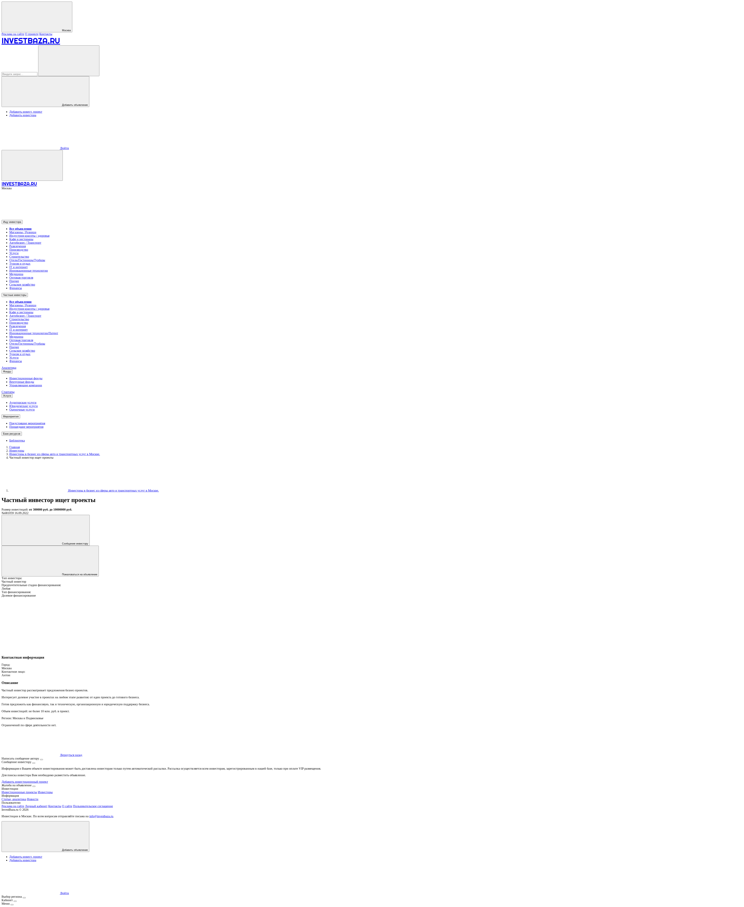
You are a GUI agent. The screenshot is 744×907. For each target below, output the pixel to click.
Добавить (74, 849)
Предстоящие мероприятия (27, 423)
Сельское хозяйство (22, 284)
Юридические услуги (23, 406)
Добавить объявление (74, 104)
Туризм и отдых (19, 263)
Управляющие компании (25, 385)
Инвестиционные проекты (19, 792)
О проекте (32, 34)
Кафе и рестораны (21, 239)
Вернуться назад (71, 755)
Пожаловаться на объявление (79, 574)
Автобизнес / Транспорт (25, 242)
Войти (64, 148)
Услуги (14, 253)
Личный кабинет (36, 806)
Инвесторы (45, 792)
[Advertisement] (118, 624)
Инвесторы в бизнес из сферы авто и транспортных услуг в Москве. (113, 490)
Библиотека (17, 440)
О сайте (67, 806)
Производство (18, 249)
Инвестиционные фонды (25, 378)
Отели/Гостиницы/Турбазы (27, 260)
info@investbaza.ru (101, 816)
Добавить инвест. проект (25, 111)
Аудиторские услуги (22, 402)
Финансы (15, 288)
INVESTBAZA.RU (31, 40)
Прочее (14, 281)
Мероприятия (11, 416)
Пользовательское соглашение (93, 806)
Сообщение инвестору (74, 543)
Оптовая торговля (21, 277)
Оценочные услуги (22, 409)
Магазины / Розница (22, 232)
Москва (66, 30)
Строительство (19, 256)
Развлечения (17, 246)
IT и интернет (18, 267)
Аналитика (9, 367)
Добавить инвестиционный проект (25, 781)
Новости (32, 799)
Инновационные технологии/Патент (33, 333)
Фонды (7, 371)
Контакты (45, 34)
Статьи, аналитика (14, 799)
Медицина (16, 274)
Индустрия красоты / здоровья (29, 235)
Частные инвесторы (14, 295)
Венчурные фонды (21, 381)
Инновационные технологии (28, 270)
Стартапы (8, 392)
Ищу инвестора (12, 222)
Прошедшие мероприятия (26, 426)
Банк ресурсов (11, 433)
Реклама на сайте (13, 34)
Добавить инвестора (22, 115)
